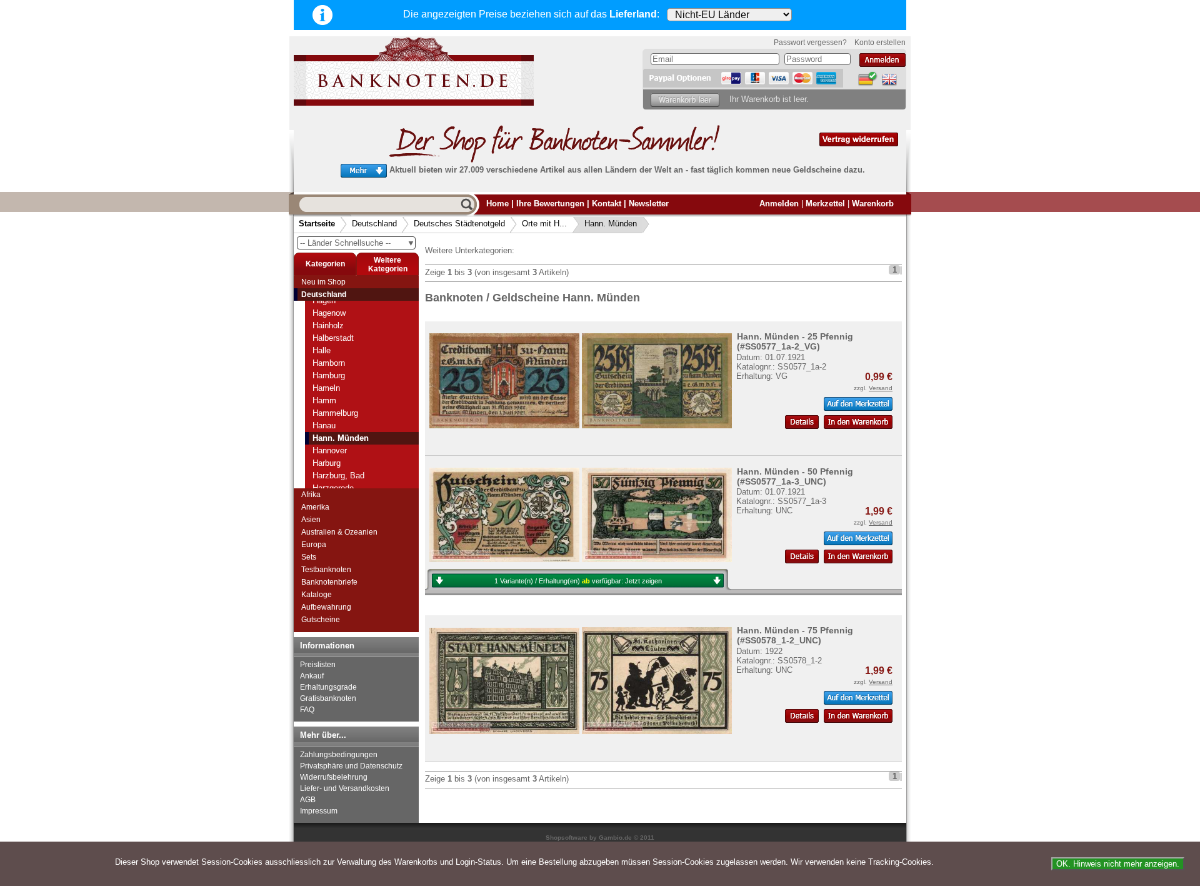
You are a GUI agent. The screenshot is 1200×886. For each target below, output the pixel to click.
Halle (321, 350)
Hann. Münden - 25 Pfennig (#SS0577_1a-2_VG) (795, 341)
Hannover (329, 450)
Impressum (319, 811)
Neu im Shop (323, 282)
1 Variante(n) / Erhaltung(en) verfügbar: (578, 581)
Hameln (326, 388)
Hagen (324, 300)
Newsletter (649, 203)
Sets (308, 557)
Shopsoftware (567, 837)
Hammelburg (335, 413)
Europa (313, 544)
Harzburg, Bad (338, 475)
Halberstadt (333, 338)
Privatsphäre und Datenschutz (351, 766)
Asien (311, 519)
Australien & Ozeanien (339, 532)
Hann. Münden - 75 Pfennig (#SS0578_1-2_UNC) (795, 635)
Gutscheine (320, 619)
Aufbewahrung (326, 607)
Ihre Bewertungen (550, 203)
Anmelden (779, 203)
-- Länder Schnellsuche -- (357, 243)
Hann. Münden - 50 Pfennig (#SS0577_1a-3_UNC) (795, 476)
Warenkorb (873, 203)
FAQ (307, 709)
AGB (308, 799)
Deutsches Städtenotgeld (459, 223)
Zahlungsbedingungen (339, 754)
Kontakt (606, 203)
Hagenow (329, 313)
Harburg (326, 463)
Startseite (317, 223)
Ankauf (312, 676)
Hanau (324, 425)
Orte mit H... (544, 223)
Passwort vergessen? (810, 42)
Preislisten (318, 664)
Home (497, 203)
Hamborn (328, 363)
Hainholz (328, 325)
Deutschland (374, 223)
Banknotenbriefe (329, 582)
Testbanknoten (326, 569)
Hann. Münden (610, 223)
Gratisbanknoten (328, 698)
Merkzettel (825, 203)
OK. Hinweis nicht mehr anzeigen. (1117, 863)
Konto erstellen (880, 42)
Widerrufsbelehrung (334, 777)
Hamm (324, 400)
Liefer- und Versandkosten (344, 788)
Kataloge (316, 594)
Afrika (311, 494)
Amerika (315, 507)
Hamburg (328, 375)
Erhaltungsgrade (328, 687)
